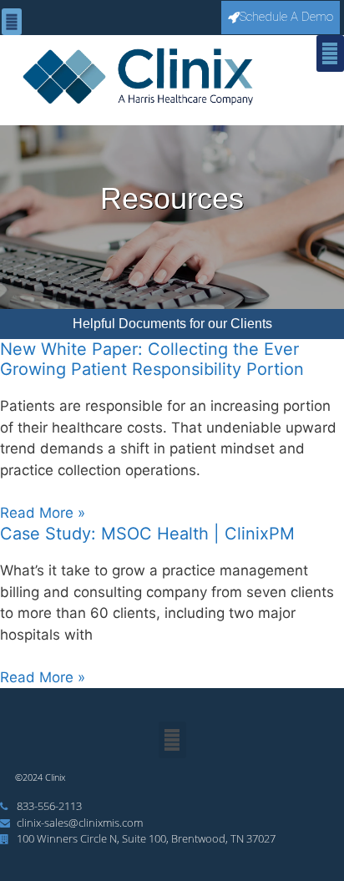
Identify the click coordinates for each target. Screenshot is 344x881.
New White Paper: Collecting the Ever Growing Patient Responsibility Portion (152, 359)
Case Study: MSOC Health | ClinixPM (147, 534)
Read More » (42, 512)
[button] (12, 21)
